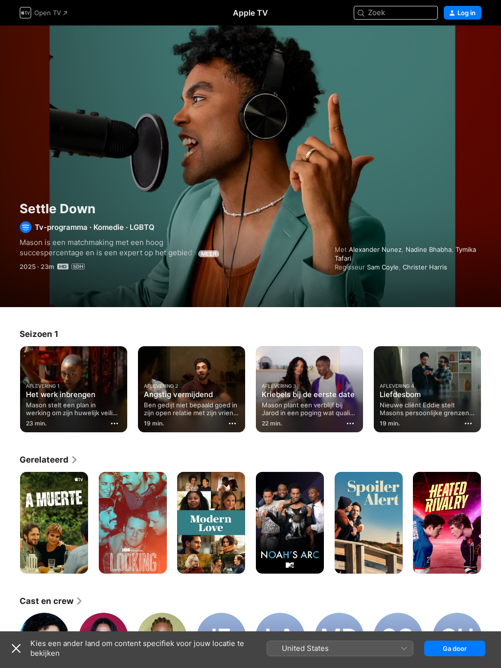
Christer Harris (425, 267)
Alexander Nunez (375, 249)
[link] (49, 459)
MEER (208, 253)
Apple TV (250, 13)
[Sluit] (16, 648)
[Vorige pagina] (10, 387)
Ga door (455, 648)
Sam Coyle (383, 267)
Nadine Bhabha (429, 249)
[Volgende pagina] (491, 387)
